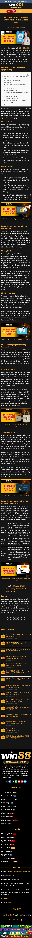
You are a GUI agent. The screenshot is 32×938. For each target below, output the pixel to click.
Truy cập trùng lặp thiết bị (12, 98)
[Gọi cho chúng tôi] (16, 781)
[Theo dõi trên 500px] (25, 781)
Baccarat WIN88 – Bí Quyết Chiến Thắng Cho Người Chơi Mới (16, 722)
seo (24, 27)
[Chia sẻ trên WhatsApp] (8, 618)
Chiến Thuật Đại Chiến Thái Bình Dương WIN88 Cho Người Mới (18, 686)
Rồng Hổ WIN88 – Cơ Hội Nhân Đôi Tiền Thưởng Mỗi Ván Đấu (18, 729)
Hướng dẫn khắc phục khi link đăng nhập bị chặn (14, 85)
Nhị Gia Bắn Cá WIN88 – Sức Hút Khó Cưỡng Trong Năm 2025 (17, 679)
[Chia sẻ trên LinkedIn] (23, 618)
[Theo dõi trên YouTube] (22, 781)
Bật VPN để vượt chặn (11, 90)
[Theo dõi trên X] (6, 781)
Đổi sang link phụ (10, 88)
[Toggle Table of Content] (27, 74)
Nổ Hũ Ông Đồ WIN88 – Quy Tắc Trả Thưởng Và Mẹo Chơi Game (17, 657)
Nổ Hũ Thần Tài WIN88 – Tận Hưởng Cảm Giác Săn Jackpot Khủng (17, 672)
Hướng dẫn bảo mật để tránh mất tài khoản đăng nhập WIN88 (14, 101)
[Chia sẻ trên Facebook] (11, 618)
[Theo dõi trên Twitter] (9, 781)
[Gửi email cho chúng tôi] (13, 781)
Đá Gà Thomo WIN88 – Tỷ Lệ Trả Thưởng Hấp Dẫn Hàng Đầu (16, 643)
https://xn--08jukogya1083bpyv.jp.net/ (18, 871)
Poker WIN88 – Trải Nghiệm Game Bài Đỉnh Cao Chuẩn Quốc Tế (17, 700)
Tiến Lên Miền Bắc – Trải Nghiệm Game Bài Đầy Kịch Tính (18, 708)
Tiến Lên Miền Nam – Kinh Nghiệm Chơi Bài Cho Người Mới (18, 715)
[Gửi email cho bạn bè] (17, 618)
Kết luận (5, 104)
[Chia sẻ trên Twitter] (14, 618)
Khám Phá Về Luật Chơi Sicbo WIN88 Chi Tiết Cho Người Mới (17, 737)
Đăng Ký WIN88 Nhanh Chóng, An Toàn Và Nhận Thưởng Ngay (16, 588)
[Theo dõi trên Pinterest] (19, 781)
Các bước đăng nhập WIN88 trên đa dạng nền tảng (15, 77)
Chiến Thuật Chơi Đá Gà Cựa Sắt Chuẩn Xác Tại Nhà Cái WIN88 (18, 650)
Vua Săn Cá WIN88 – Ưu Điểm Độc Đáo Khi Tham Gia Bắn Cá (18, 693)
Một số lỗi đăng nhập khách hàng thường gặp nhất (15, 93)
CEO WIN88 (4, 898)
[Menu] (2, 5)
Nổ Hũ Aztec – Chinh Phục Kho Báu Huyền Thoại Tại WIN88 (17, 664)
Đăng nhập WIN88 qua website (13, 80)
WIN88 (17, 59)
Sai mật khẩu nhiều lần (11, 96)
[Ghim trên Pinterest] (20, 618)
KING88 (8, 902)
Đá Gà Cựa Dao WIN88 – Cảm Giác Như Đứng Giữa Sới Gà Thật (18, 635)
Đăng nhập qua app (10, 82)
